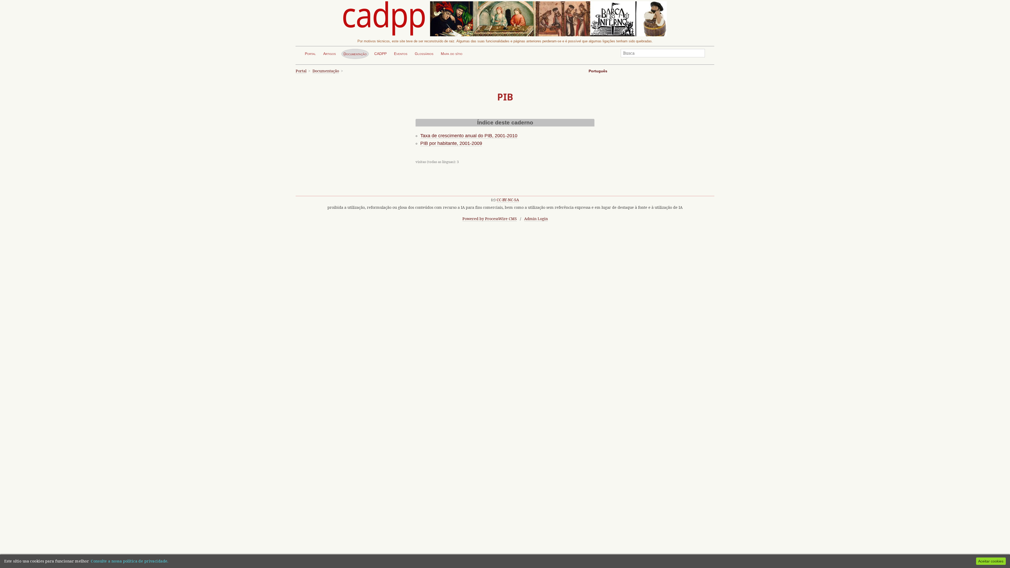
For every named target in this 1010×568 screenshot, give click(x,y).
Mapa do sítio (451, 54)
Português (598, 71)
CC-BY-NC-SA (508, 199)
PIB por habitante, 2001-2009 (451, 143)
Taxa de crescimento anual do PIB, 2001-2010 (468, 135)
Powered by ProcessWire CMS (489, 218)
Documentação (355, 54)
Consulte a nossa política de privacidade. (130, 561)
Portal (310, 54)
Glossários (424, 54)
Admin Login (536, 218)
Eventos (400, 54)
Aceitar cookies (990, 561)
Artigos (329, 54)
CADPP (380, 54)
